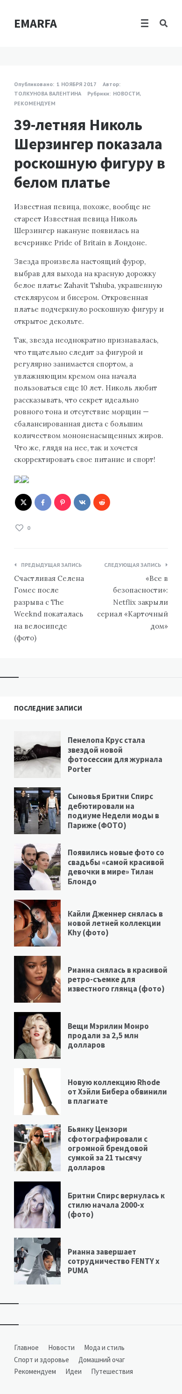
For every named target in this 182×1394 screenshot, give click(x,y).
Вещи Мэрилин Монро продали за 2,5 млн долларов (108, 1035)
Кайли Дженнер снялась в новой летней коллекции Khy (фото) (115, 923)
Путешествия (112, 1371)
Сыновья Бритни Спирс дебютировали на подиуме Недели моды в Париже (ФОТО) (113, 810)
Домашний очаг (101, 1359)
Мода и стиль (104, 1347)
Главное (26, 1347)
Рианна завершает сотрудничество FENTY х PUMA (114, 1261)
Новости (126, 93)
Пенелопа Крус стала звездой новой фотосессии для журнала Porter (115, 754)
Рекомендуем (35, 103)
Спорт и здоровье (41, 1359)
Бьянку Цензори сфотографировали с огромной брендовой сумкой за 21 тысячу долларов (108, 1148)
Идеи (73, 1371)
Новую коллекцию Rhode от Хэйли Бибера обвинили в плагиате (117, 1092)
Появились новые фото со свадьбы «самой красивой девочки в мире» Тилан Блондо (116, 866)
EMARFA (35, 23)
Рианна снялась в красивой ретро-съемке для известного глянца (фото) (118, 979)
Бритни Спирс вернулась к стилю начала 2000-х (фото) (116, 1205)
